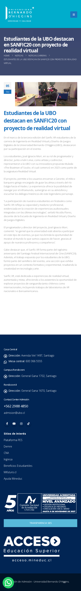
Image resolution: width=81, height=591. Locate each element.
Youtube (14, 423)
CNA (7, 453)
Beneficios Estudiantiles (18, 466)
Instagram (21, 423)
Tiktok (28, 423)
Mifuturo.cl (10, 472)
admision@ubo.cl (14, 413)
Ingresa (8, 459)
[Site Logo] (20, 14)
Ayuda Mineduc (13, 478)
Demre (8, 446)
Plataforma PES (13, 440)
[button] (73, 14)
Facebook (7, 423)
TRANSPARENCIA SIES (41, 523)
